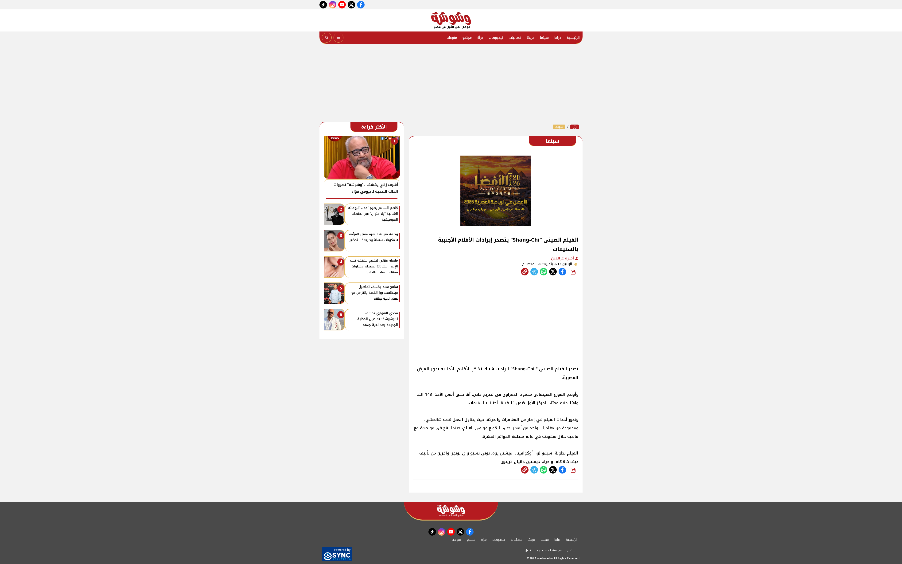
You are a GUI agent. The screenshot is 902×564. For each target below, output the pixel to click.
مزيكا (530, 38)
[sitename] (451, 511)
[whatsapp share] (543, 271)
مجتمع (467, 38)
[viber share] (534, 271)
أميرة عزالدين (563, 258)
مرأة (480, 38)
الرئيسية (573, 38)
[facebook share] (562, 271)
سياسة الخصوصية (549, 550)
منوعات (452, 38)
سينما (544, 38)
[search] (327, 38)
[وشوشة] (451, 20)
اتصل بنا (526, 550)
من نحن (572, 550)
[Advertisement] (451, 84)
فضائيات (515, 38)
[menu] (338, 38)
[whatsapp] (525, 271)
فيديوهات (496, 38)
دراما (557, 38)
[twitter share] (553, 271)
